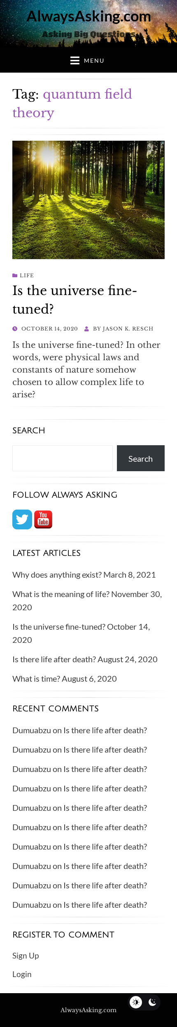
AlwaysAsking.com (88, 16)
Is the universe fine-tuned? (58, 626)
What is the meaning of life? (60, 594)
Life (27, 275)
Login (22, 974)
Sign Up (25, 955)
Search (140, 458)
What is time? (36, 678)
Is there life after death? (54, 659)
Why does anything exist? (57, 574)
